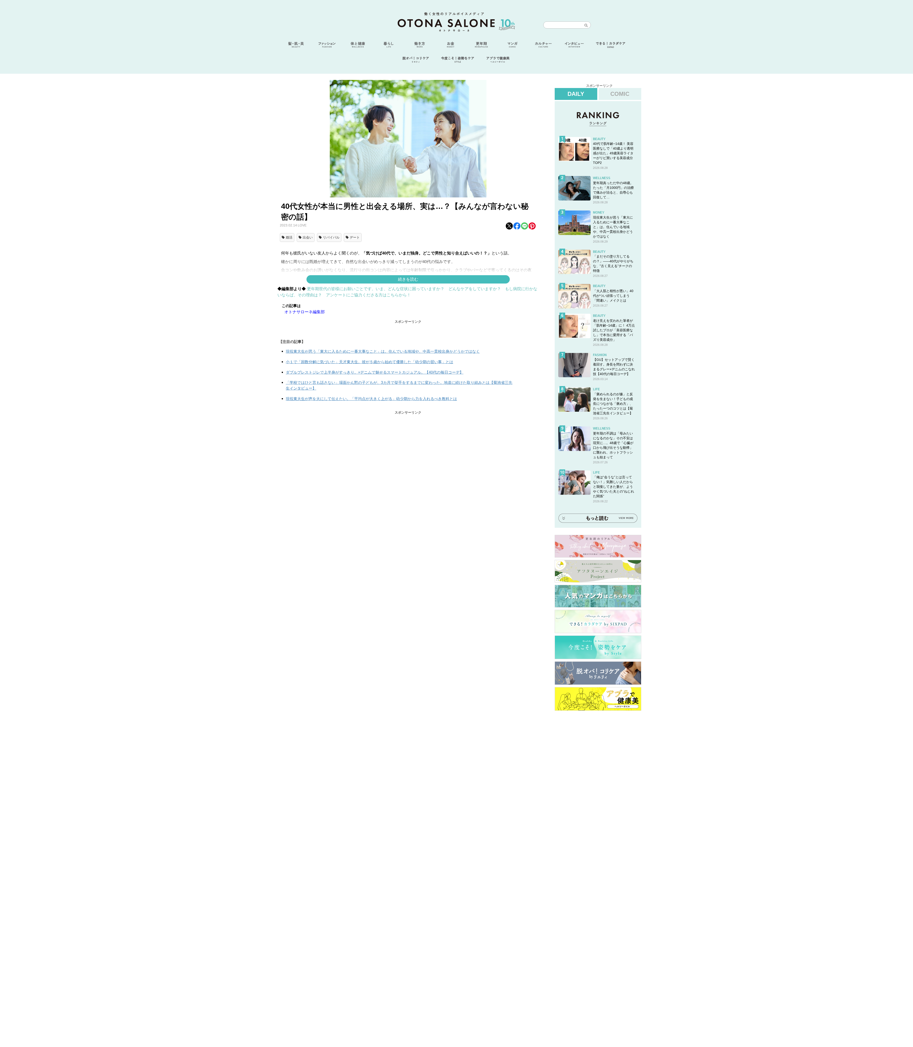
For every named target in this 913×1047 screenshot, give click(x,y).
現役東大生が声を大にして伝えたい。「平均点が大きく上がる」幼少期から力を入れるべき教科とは (371, 399)
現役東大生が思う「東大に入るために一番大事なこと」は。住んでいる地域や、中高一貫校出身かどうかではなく (383, 351)
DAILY (576, 94)
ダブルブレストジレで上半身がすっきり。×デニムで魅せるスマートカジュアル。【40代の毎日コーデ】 (374, 372)
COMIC (619, 94)
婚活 (289, 237)
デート (355, 237)
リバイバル (331, 237)
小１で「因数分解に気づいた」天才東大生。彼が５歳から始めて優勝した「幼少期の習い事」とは (369, 362)
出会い (308, 237)
